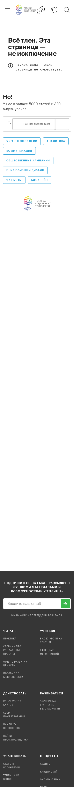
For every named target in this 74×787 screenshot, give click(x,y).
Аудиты (45, 764)
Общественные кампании (28, 160)
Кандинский (49, 772)
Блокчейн (39, 179)
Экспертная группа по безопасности (50, 705)
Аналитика (55, 141)
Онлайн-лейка (50, 780)
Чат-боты (14, 179)
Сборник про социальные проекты (12, 650)
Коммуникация (19, 150)
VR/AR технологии (21, 141)
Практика (9, 639)
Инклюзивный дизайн (25, 170)
